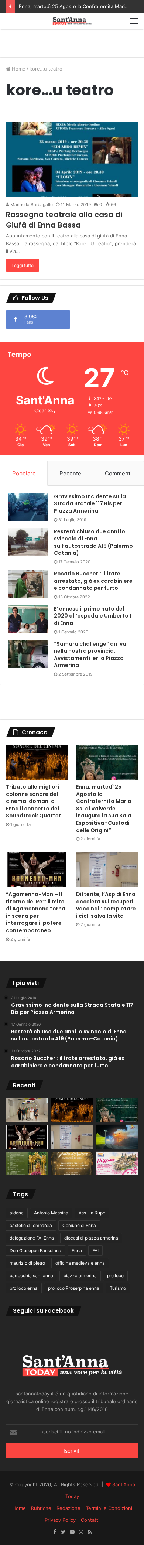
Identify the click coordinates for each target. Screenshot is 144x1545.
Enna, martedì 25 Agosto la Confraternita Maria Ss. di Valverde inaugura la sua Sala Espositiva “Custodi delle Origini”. (103, 808)
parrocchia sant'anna (31, 1275)
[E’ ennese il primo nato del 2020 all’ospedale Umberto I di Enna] (28, 619)
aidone (17, 1213)
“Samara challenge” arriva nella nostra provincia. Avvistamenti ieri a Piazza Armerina (90, 654)
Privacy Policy (60, 1520)
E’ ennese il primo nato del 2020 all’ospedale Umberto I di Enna (92, 616)
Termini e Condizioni (109, 1508)
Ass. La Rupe (92, 1213)
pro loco (115, 1275)
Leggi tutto (22, 265)
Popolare (24, 473)
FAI (95, 1250)
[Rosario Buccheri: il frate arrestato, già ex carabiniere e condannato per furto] (28, 584)
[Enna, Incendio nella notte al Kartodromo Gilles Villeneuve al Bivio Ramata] (117, 1137)
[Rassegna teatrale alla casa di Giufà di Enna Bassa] (72, 159)
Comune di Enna (79, 1225)
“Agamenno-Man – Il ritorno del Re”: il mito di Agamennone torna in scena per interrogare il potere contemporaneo (35, 912)
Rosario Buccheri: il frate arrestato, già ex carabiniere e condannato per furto (93, 581)
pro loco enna (24, 1288)
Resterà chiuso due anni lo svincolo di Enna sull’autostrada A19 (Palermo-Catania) (95, 542)
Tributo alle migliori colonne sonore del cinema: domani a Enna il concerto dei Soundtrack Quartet (33, 801)
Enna (77, 1250)
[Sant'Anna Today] (72, 21)
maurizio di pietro (27, 1263)
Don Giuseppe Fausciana (35, 1250)
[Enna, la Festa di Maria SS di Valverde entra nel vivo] (27, 1164)
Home (17, 69)
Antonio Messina (51, 1213)
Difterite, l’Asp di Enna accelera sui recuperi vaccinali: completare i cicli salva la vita (106, 905)
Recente (70, 473)
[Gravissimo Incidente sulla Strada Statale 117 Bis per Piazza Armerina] (28, 507)
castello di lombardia (31, 1225)
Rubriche (41, 1508)
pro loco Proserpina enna (73, 1288)
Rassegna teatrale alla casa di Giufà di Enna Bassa (64, 219)
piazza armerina (80, 1275)
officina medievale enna (80, 1263)
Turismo (118, 1288)
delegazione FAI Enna (32, 1238)
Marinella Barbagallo (31, 204)
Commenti (118, 473)
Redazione (68, 1508)
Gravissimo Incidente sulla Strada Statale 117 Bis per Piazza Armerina (90, 504)
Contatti (90, 1520)
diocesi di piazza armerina (91, 1238)
